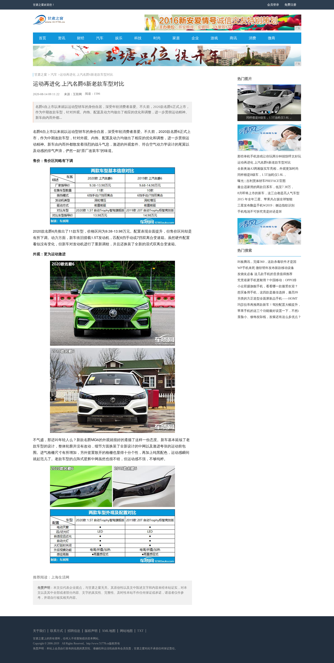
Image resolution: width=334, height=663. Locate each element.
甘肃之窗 (40, 74)
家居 (176, 38)
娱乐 (118, 38)
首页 (42, 38)
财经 (80, 38)
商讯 (233, 38)
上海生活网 (60, 577)
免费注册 (290, 4)
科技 (138, 38)
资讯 (61, 38)
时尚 (157, 38)
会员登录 (273, 4)
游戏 (214, 38)
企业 (195, 38)
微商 (271, 38)
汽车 (99, 38)
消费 (252, 38)
